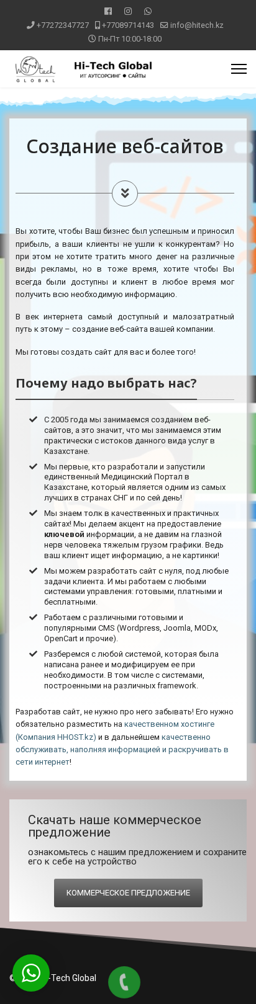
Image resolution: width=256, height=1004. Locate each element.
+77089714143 (128, 25)
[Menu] (239, 68)
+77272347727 (63, 25)
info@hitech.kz (197, 25)
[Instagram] (128, 11)
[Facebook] (108, 11)
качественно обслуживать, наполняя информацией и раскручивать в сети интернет (122, 749)
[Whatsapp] (148, 11)
